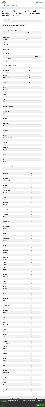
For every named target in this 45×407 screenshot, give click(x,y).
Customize (3, 405)
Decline (37, 405)
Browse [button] (16, 5)
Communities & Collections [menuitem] (8, 5)
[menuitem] (17, 5)
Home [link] (3, 8)
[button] (36, 2)
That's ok (41, 405)
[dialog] (22, 403)
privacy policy (15, 402)
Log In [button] (40, 2)
